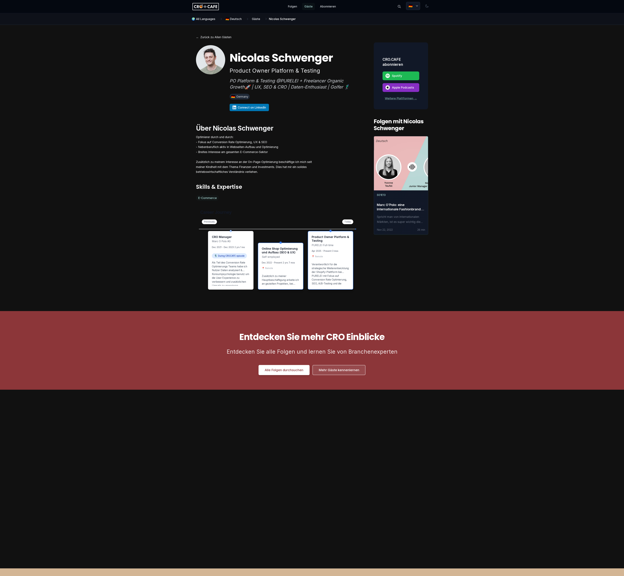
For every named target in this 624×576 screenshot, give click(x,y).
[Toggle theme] (427, 6)
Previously (209, 221)
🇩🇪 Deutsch (234, 19)
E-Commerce (207, 198)
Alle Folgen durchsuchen (284, 370)
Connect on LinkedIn (252, 107)
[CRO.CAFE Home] (205, 6)
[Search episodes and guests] (399, 6)
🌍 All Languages (203, 19)
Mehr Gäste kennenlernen (339, 370)
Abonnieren (328, 6)
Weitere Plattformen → (401, 98)
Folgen (292, 6)
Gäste (308, 6)
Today (347, 221)
